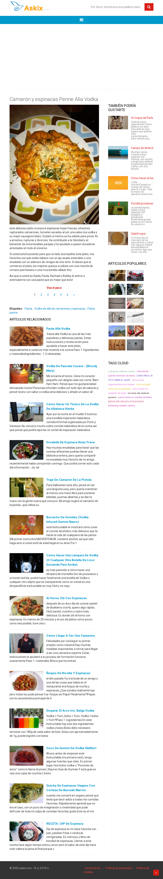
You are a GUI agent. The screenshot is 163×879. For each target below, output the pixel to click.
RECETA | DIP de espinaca (64, 823)
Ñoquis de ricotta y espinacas (68, 673)
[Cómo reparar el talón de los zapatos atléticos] (117, 289)
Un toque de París (142, 117)
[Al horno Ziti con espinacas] (26, 606)
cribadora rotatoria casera (121, 371)
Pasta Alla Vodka (58, 328)
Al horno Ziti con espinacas (66, 598)
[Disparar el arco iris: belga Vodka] (26, 719)
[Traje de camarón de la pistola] (26, 488)
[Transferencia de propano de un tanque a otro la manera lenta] (135, 289)
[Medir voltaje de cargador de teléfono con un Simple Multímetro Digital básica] (135, 331)
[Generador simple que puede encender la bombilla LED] (135, 345)
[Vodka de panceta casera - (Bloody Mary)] (26, 374)
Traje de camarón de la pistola (68, 480)
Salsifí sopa (138, 233)
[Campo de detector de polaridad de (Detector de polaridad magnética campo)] (118, 152)
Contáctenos (93, 868)
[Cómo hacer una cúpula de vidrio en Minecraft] (117, 331)
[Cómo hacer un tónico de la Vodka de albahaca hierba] (26, 412)
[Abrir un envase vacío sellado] (135, 303)
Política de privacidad (118, 868)
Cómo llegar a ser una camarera (70, 635)
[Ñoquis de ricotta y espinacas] (26, 681)
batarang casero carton (121, 405)
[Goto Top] (156, 873)
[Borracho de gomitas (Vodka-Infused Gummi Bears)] (26, 525)
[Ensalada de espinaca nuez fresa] (26, 450)
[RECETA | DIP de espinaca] (26, 832)
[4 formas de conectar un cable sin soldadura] (117, 345)
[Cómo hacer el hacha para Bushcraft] (118, 183)
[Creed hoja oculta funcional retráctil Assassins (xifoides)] (135, 317)
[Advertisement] (81, 54)
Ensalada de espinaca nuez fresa (70, 442)
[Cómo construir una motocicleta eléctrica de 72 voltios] (135, 275)
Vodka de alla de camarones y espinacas (59, 308)
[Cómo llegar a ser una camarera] (26, 644)
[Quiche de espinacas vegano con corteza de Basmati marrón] (26, 794)
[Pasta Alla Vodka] (26, 337)
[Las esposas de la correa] (117, 303)
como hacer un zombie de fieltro (135, 397)
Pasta (28, 308)
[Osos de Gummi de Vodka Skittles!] (26, 756)
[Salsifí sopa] (118, 238)
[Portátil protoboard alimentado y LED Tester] (118, 208)
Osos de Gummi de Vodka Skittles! (71, 748)
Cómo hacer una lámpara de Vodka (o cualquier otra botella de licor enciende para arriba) (72, 560)
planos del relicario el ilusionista (126, 401)
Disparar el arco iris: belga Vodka (70, 710)
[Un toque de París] (118, 122)
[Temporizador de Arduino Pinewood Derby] (117, 275)
